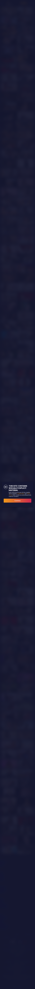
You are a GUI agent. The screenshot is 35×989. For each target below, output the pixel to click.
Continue (17, 500)
